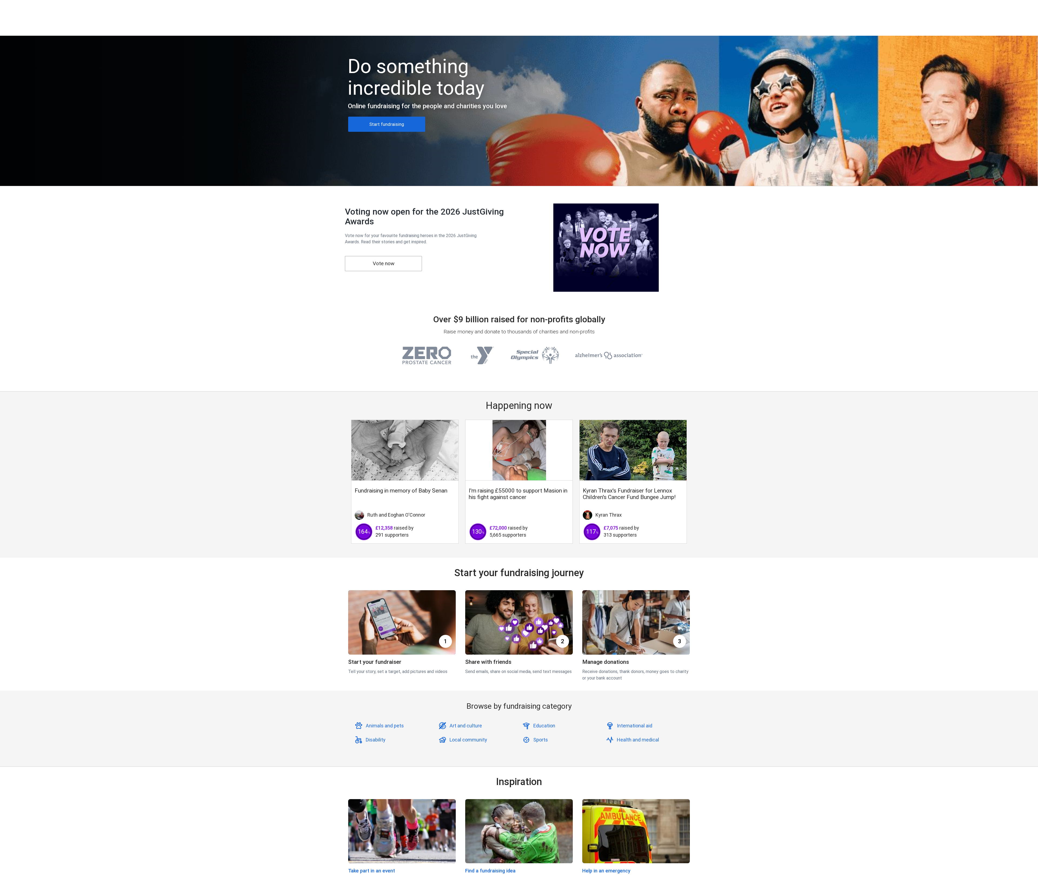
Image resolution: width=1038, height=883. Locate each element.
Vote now (383, 263)
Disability (375, 740)
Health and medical (638, 740)
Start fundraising (386, 124)
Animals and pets (385, 725)
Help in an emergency (606, 871)
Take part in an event (371, 871)
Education (544, 725)
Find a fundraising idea (490, 871)
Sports (540, 740)
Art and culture (466, 725)
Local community (468, 740)
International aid (634, 725)
